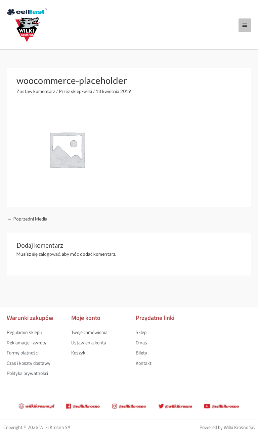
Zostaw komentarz (35, 91)
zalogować (49, 254)
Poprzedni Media (27, 219)
